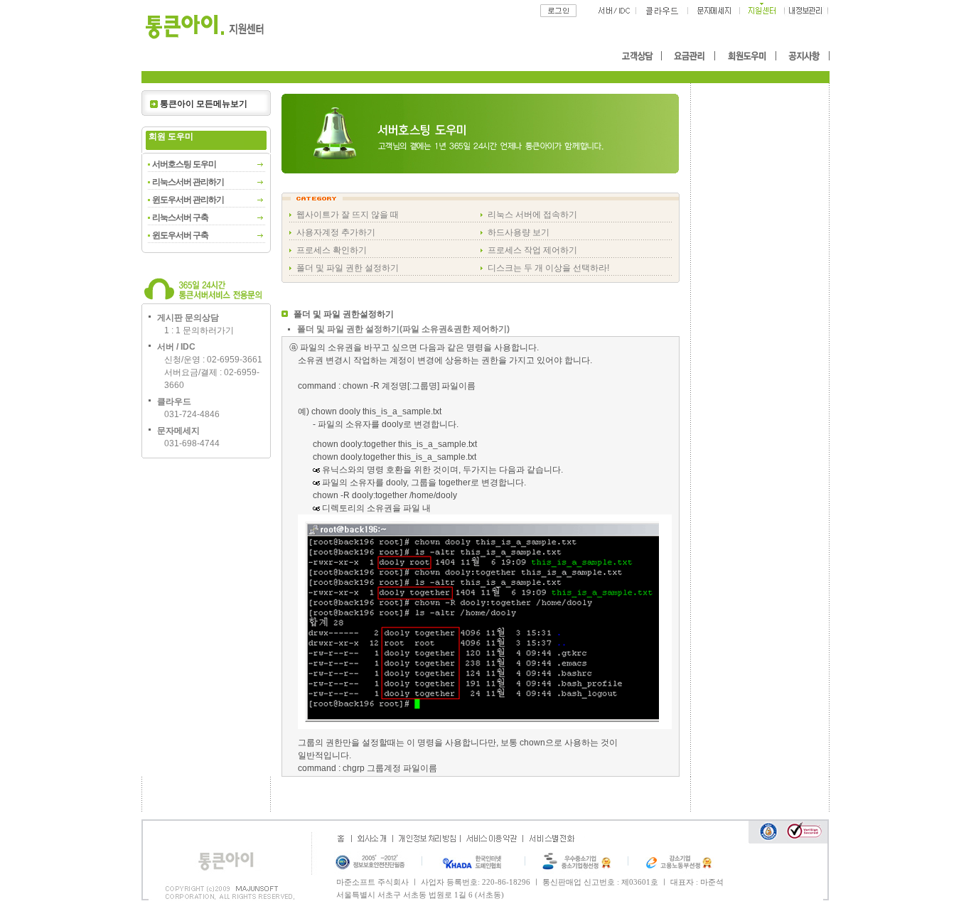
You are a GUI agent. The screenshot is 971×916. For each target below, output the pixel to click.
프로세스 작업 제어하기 (532, 250)
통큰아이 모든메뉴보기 (203, 104)
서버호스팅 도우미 (184, 164)
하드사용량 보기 (518, 232)
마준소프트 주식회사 (372, 882)
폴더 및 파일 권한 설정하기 (347, 268)
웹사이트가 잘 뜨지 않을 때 (347, 215)
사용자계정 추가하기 (335, 232)
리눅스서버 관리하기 (188, 182)
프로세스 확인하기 (331, 250)
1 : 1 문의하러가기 (199, 330)
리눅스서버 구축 (180, 217)
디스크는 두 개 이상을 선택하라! (548, 268)
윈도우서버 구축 (180, 235)
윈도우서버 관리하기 (188, 200)
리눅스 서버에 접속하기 (532, 215)
